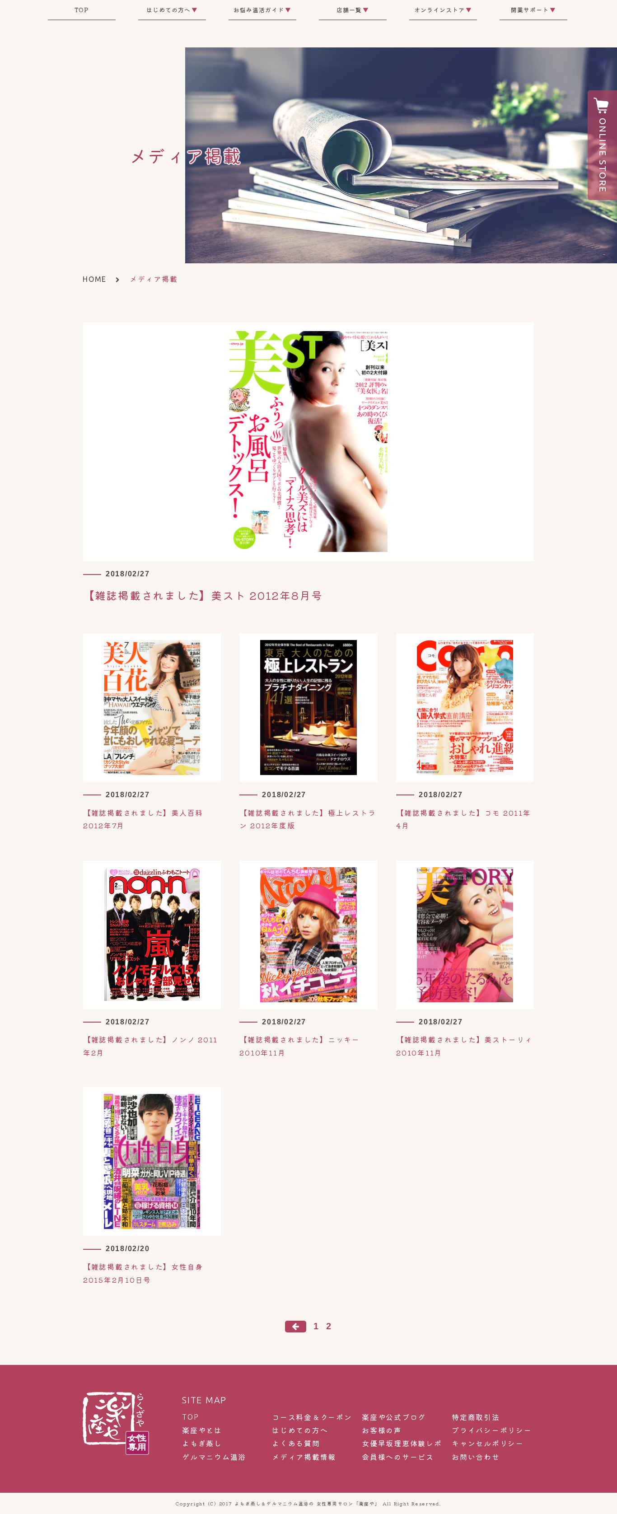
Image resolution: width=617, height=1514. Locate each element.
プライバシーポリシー (492, 1430)
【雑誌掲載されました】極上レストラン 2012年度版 (307, 819)
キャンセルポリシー (488, 1443)
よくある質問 (296, 1443)
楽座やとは (202, 1430)
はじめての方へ (300, 1430)
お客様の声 (382, 1430)
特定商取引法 (476, 1417)
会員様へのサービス (398, 1457)
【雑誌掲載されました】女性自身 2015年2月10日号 (143, 1273)
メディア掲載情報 (304, 1457)
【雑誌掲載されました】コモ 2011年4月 (463, 819)
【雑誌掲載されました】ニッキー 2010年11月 (299, 1046)
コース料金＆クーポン (312, 1417)
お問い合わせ (476, 1457)
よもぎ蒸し (202, 1443)
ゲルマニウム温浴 (214, 1457)
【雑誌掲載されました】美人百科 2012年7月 (143, 819)
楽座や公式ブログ (394, 1417)
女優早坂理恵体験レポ (402, 1443)
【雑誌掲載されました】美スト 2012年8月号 (203, 595)
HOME (95, 279)
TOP (82, 9)
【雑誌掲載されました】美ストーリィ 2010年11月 (464, 1046)
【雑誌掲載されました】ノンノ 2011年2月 (150, 1046)
